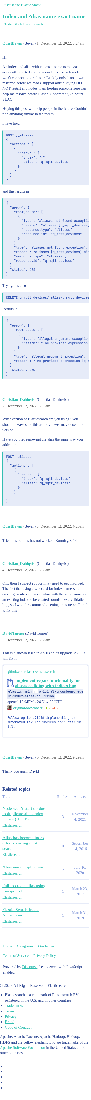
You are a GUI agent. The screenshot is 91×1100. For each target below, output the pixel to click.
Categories (25, 946)
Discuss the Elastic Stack (21, 5)
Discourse (29, 967)
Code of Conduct (18, 1027)
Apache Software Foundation (22, 1047)
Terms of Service (16, 956)
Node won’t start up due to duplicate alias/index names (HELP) (23, 813)
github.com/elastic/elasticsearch (31, 671)
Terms (9, 1011)
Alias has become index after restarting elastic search (23, 843)
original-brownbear (27, 708)
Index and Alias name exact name (44, 16)
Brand (9, 1022)
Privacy (11, 1016)
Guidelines (46, 946)
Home (7, 946)
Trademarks (14, 1006)
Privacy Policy (44, 956)
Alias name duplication (22, 867)
